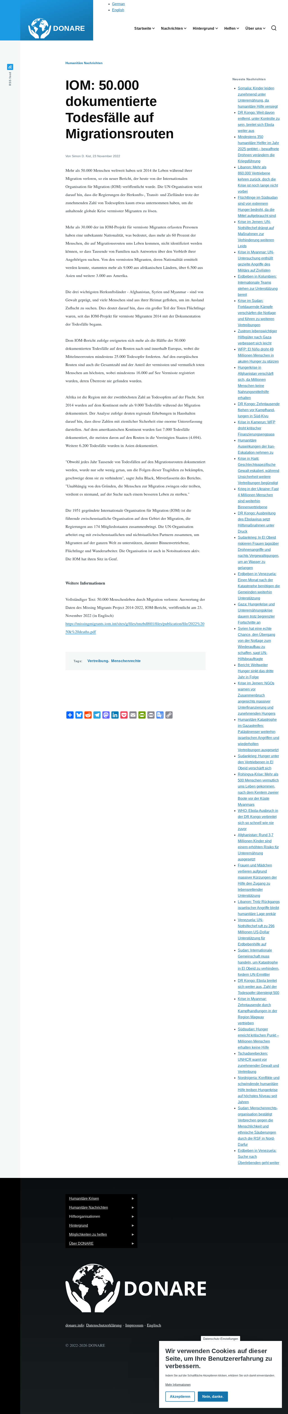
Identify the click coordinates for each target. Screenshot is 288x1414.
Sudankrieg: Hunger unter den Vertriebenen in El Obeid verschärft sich (258, 762)
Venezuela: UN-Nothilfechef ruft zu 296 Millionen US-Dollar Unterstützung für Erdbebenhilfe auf (256, 932)
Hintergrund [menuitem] (76, 1227)
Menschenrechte (126, 661)
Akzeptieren (180, 1396)
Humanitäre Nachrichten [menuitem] (86, 1209)
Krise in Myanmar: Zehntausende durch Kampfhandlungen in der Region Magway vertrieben (257, 1011)
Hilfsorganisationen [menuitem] (82, 1218)
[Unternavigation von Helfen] (240, 28)
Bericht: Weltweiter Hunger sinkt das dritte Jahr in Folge (256, 671)
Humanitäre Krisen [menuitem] (82, 1200)
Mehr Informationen (178, 1384)
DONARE (69, 28)
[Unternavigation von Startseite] (156, 28)
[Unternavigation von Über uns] (267, 28)
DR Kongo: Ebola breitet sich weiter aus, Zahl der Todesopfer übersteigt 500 (258, 987)
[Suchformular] (274, 28)
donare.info (74, 1325)
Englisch (154, 1325)
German (118, 4)
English (118, 10)
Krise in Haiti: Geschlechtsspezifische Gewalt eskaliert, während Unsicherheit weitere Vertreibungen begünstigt (258, 471)
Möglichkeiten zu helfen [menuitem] (86, 1236)
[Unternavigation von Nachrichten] (188, 28)
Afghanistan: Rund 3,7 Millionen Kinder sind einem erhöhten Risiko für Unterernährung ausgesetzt (258, 847)
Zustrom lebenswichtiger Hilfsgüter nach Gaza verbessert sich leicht (257, 337)
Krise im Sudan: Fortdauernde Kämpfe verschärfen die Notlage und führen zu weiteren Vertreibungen (257, 313)
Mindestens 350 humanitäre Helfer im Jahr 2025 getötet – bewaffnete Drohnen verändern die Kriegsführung (258, 149)
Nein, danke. (212, 1396)
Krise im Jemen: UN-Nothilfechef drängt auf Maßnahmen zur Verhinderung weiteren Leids (256, 234)
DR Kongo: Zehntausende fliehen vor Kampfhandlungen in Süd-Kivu (259, 410)
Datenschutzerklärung (104, 1325)
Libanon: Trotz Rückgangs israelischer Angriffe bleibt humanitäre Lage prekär (259, 908)
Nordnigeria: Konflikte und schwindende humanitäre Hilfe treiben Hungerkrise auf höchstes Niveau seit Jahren (258, 1090)
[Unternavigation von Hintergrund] (219, 28)
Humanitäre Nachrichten (84, 63)
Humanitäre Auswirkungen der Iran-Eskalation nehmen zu (256, 446)
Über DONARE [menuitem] (79, 1245)
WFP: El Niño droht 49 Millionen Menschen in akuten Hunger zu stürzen (258, 355)
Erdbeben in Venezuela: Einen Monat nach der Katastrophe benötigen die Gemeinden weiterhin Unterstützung (259, 586)
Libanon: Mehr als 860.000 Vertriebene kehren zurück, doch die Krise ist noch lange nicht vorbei (258, 179)
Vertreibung (98, 661)
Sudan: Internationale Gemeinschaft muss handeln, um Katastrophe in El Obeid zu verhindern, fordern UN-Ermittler (258, 962)
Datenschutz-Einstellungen (220, 1338)
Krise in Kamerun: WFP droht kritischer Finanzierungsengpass (256, 428)
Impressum (134, 1325)
